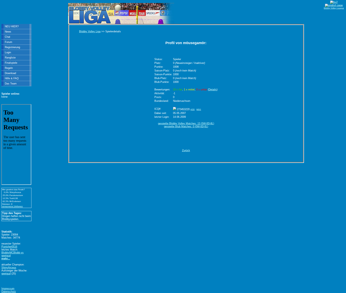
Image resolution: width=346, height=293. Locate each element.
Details (213, 89)
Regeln (9, 67)
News (8, 31)
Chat (7, 36)
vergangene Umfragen (12, 206)
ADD (192, 109)
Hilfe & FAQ (12, 78)
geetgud (6, 273)
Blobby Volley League (334, 8)
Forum (8, 42)
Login (8, 52)
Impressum (7, 288)
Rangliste (10, 57)
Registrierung (12, 47)
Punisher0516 (9, 246)
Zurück (186, 150)
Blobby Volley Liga (90, 31)
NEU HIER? (12, 26)
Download (10, 73)
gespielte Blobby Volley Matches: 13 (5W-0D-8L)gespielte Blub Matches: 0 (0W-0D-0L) (186, 125)
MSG (198, 109)
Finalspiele (11, 62)
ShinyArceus (8, 267)
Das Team (11, 83)
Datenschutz (8, 291)
